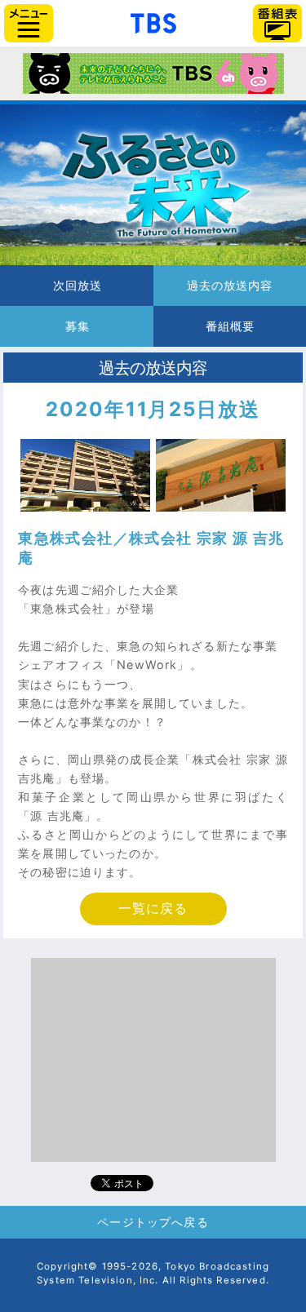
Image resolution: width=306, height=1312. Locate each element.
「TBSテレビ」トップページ (153, 21)
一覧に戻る (153, 908)
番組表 (277, 23)
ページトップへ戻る (152, 1222)
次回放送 (76, 285)
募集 (76, 326)
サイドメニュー (28, 23)
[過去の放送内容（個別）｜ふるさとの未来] (153, 184)
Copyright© (68, 1266)
